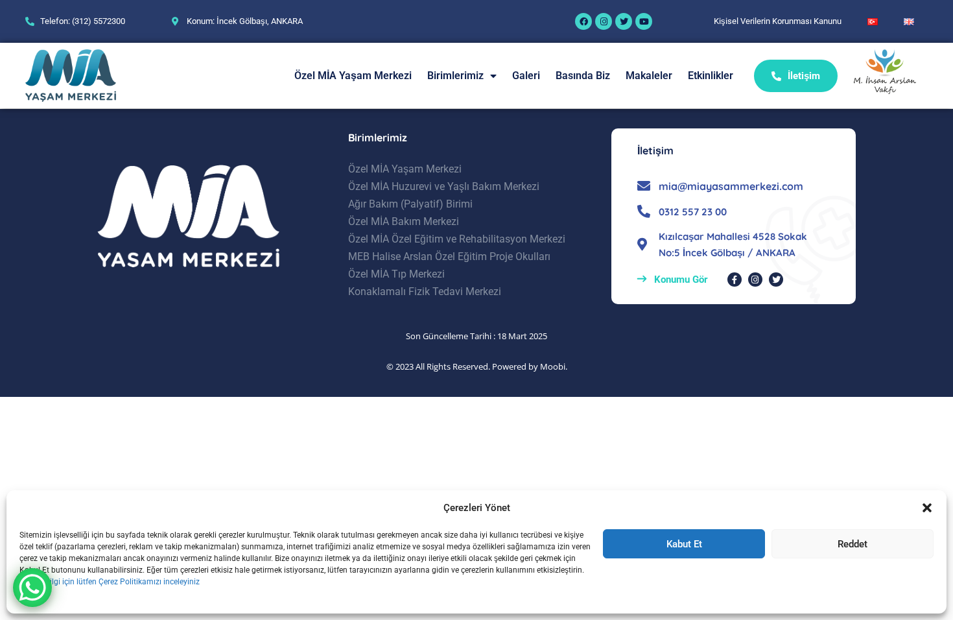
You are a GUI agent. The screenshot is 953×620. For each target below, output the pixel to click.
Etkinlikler (710, 75)
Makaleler (649, 75)
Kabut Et (684, 544)
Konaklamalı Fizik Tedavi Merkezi (424, 291)
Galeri (526, 75)
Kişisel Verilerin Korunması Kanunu (777, 21)
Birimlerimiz (455, 75)
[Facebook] (583, 21)
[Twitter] (623, 21)
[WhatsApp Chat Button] (32, 587)
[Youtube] (643, 21)
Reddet (852, 544)
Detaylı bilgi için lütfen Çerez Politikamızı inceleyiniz (109, 581)
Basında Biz (583, 75)
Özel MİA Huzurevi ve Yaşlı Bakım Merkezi (443, 186)
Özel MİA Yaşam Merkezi (353, 75)
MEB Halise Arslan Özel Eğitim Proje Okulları (449, 256)
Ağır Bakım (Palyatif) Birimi (410, 204)
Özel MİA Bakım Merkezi (403, 221)
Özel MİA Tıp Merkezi (396, 274)
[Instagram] (603, 21)
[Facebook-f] (734, 279)
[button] (927, 507)
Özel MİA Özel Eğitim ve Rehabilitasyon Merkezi (456, 239)
